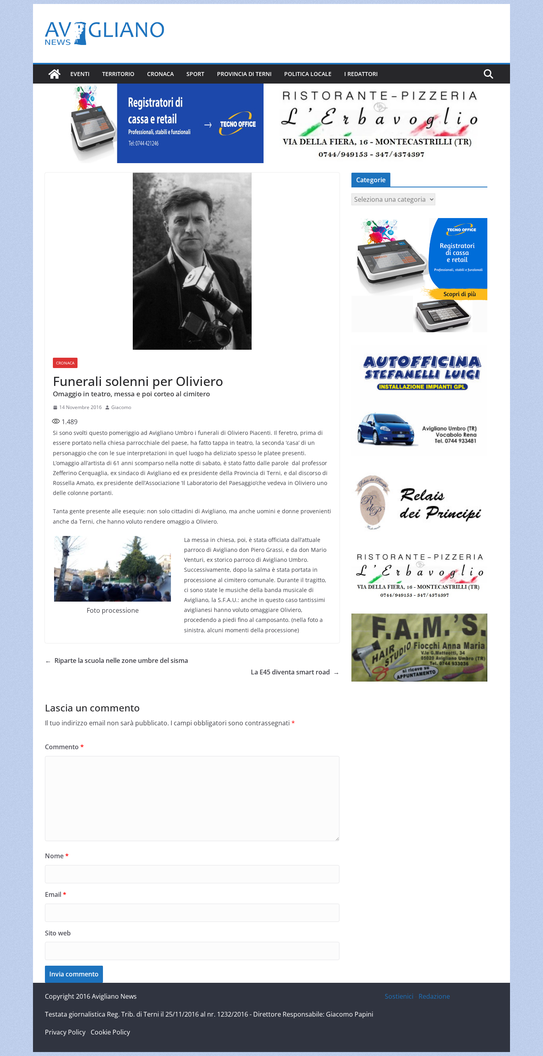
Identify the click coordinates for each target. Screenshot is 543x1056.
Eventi (79, 74)
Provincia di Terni (244, 74)
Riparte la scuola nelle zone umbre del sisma (116, 660)
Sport (195, 74)
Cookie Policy (110, 1032)
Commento (64, 746)
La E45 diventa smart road (295, 672)
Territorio (118, 74)
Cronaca (160, 74)
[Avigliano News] (54, 74)
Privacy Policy (65, 1032)
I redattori (361, 74)
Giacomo (121, 407)
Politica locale (308, 74)
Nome (57, 855)
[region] (164, 123)
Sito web (58, 933)
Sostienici (399, 996)
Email (55, 894)
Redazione (434, 996)
